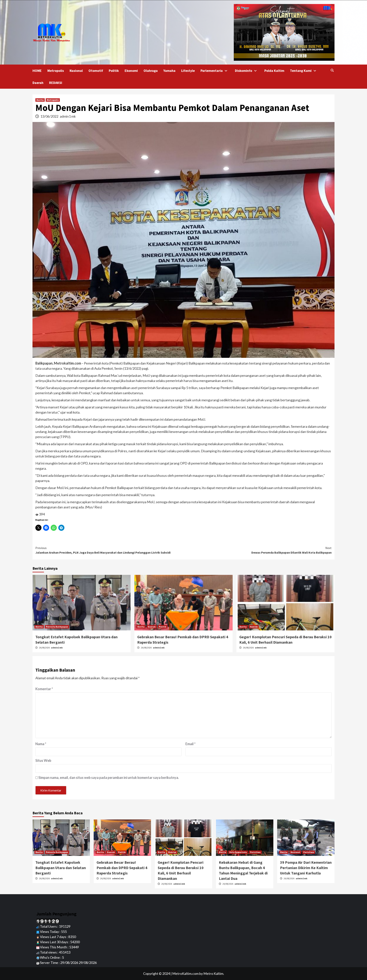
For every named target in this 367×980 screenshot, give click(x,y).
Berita (40, 99)
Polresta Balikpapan (57, 626)
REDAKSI (55, 82)
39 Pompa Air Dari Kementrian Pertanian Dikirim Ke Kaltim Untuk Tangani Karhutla (306, 867)
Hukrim (254, 626)
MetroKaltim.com (185, 973)
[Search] (332, 70)
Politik (114, 70)
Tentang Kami (301, 70)
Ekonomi (131, 70)
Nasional (76, 70)
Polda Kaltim (274, 70)
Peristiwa (255, 852)
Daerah (37, 82)
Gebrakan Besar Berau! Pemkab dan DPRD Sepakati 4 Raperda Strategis (122, 867)
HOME (37, 70)
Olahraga (151, 70)
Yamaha (169, 70)
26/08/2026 (44, 647)
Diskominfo (243, 70)
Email (190, 744)
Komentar (44, 689)
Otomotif (96, 70)
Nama (40, 744)
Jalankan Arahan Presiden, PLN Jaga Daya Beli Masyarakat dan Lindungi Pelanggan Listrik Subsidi (103, 550)
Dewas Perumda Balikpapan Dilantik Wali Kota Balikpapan (291, 550)
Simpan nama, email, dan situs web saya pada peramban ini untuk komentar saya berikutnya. (108, 777)
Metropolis (55, 70)
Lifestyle (188, 70)
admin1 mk (68, 116)
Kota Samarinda (238, 852)
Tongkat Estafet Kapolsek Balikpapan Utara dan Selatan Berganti (60, 867)
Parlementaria (212, 70)
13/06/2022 (49, 116)
